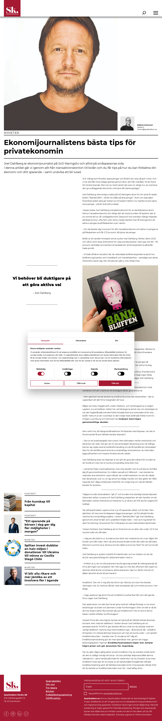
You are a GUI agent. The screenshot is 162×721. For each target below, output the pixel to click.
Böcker (50, 691)
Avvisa (47, 383)
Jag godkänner (105, 693)
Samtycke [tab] (45, 341)
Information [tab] (81, 341)
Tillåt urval (81, 383)
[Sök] (144, 13)
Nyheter (11, 133)
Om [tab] (116, 341)
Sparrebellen (53, 681)
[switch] (67, 374)
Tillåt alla (115, 383)
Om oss (50, 684)
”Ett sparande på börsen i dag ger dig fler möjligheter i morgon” (40, 526)
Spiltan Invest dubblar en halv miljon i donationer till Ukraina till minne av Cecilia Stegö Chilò (42, 552)
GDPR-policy (53, 698)
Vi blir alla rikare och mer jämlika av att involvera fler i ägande (41, 577)
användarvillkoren (112, 693)
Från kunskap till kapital (37, 503)
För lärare (51, 688)
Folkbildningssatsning (59, 695)
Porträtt (30, 494)
